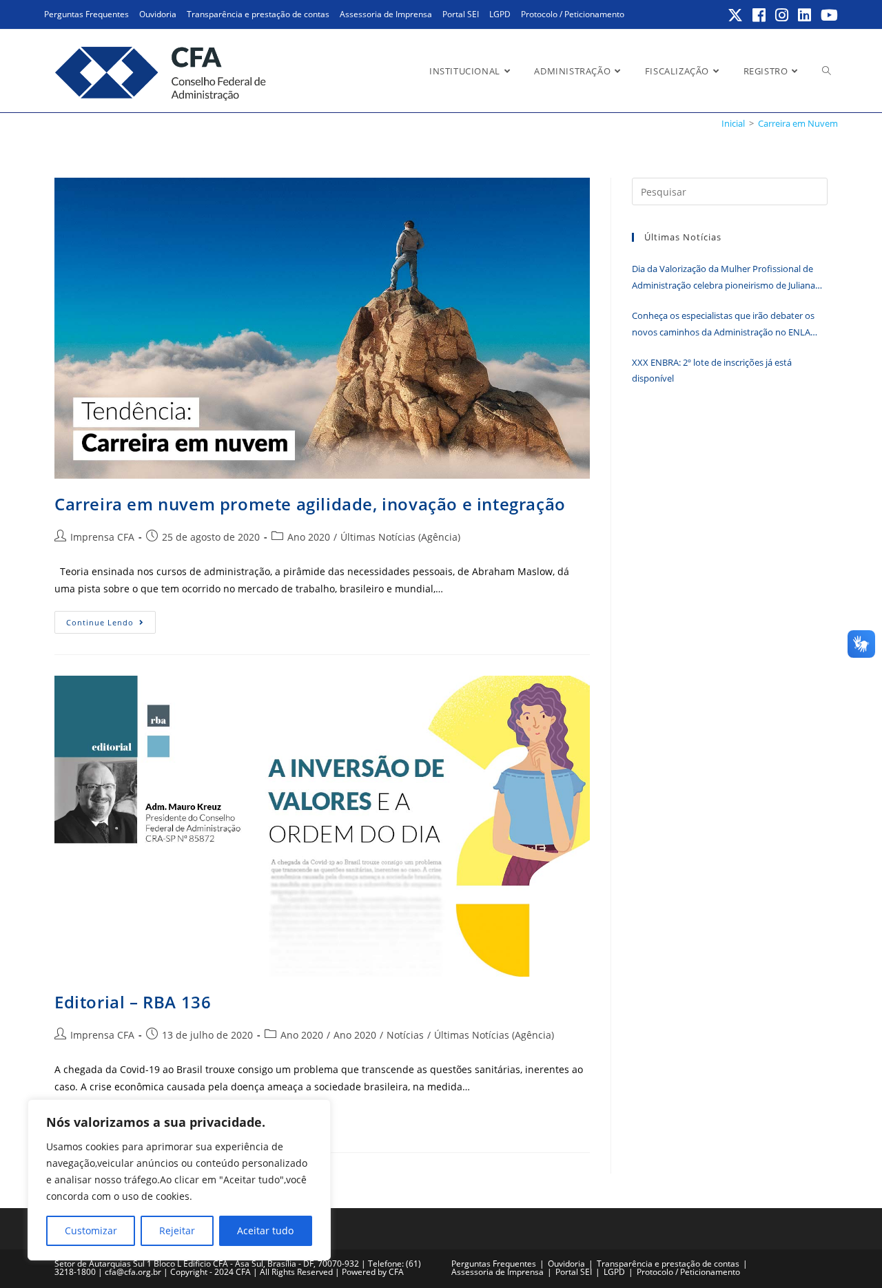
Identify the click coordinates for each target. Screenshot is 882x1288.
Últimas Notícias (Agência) (400, 536)
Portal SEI (460, 14)
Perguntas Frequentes (86, 14)
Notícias (405, 1034)
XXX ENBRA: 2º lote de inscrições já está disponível (712, 370)
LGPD (500, 14)
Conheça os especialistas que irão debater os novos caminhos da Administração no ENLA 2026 (723, 324)
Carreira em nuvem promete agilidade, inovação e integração (310, 503)
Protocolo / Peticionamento (572, 14)
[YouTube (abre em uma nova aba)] (827, 15)
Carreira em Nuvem (798, 123)
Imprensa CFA (102, 536)
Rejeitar (177, 1230)
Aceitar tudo (265, 1230)
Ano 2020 (308, 536)
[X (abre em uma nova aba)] (736, 15)
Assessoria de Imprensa (386, 14)
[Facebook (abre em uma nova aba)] (759, 15)
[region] (179, 1179)
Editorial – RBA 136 (132, 1001)
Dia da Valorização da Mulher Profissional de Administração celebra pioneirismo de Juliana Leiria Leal (723, 277)
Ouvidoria (157, 14)
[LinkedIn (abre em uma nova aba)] (805, 15)
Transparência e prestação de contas (258, 14)
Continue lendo (111, 625)
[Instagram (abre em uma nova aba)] (782, 15)
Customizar (91, 1230)
